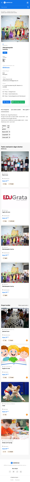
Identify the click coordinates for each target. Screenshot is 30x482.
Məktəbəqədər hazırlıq (8, 249)
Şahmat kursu (5, 331)
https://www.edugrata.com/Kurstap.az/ (15, 96)
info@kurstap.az (14, 477)
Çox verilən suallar (16, 109)
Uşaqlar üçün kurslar (11, 11)
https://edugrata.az (10, 91)
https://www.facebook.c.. (11, 93)
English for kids (6, 368)
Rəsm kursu (5, 175)
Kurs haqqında (5, 109)
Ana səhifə (3, 11)
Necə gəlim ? (26, 109)
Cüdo (3, 405)
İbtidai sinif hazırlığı (7, 442)
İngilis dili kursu (6, 212)
